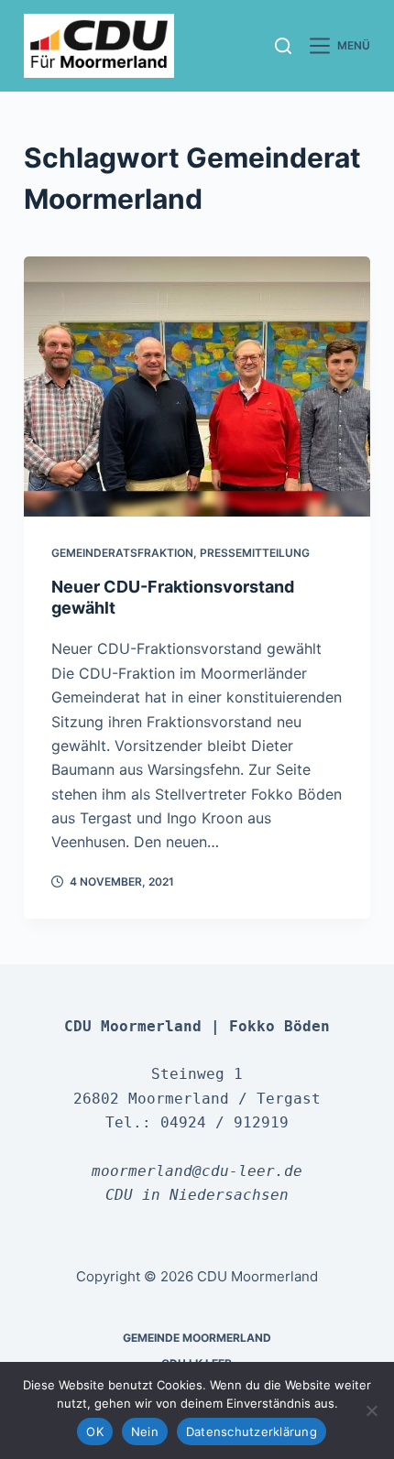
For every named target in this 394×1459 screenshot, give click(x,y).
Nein (145, 1431)
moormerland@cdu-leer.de (197, 1171)
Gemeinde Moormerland (197, 1338)
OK (95, 1431)
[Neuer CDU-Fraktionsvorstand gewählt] (197, 386)
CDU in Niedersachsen (197, 1194)
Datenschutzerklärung (251, 1431)
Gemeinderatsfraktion (122, 553)
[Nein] (371, 1410)
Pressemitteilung (255, 553)
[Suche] (283, 46)
